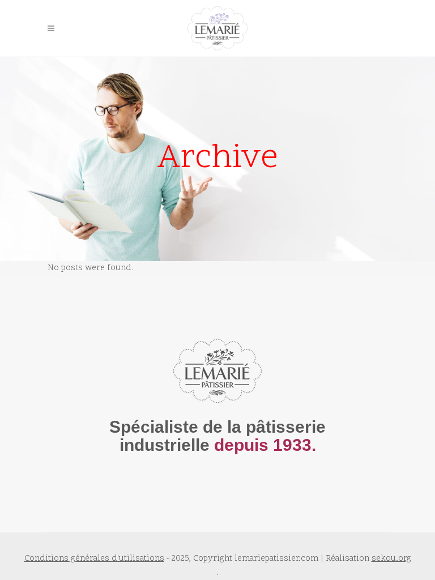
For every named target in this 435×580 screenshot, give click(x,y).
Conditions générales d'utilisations (94, 559)
